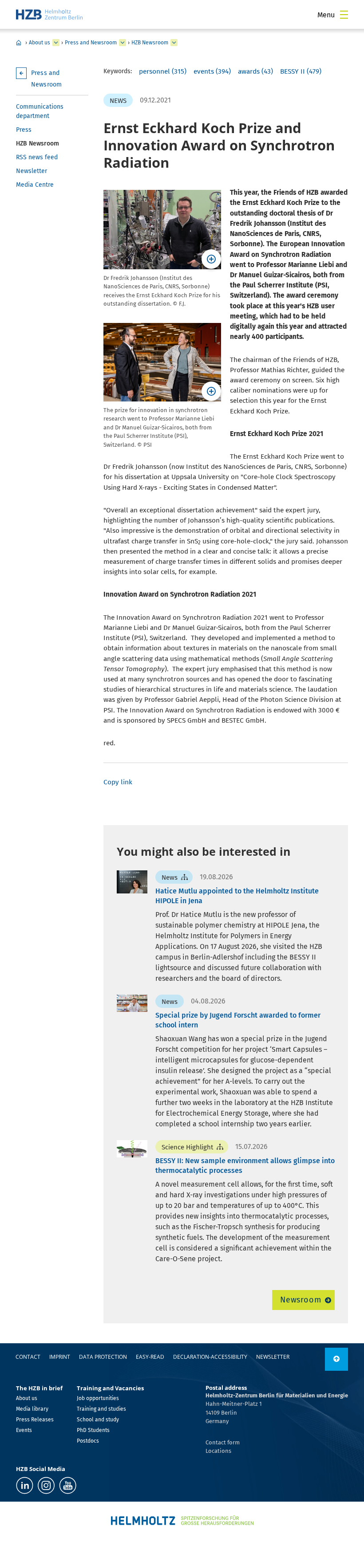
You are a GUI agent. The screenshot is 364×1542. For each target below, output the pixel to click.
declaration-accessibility (210, 1357)
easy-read (150, 1357)
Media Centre (35, 185)
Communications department (39, 111)
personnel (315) (162, 71)
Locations (218, 1451)
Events (24, 1430)
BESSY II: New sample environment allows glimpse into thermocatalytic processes (245, 1165)
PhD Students (93, 1430)
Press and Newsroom (91, 42)
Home (18, 42)
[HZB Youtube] (67, 1485)
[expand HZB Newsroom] (174, 42)
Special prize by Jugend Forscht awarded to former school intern (237, 1020)
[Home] (49, 14)
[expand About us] (55, 42)
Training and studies (101, 1409)
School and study (98, 1419)
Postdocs (88, 1441)
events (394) (212, 71)
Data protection (103, 1357)
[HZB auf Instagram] (46, 1485)
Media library (32, 1409)
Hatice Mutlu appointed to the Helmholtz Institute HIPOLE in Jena (237, 896)
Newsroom (300, 1300)
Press (24, 130)
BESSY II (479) (300, 71)
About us (39, 42)
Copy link (117, 782)
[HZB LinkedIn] (24, 1485)
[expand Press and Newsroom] (122, 42)
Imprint (59, 1357)
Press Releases (35, 1419)
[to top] (336, 1359)
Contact (28, 1357)
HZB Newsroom (149, 42)
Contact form (223, 1442)
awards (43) (255, 71)
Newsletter (31, 171)
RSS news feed (37, 157)
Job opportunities (98, 1398)
